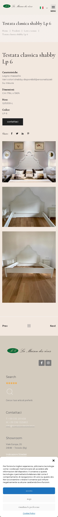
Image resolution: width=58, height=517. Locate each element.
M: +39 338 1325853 (17, 422)
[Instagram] (48, 363)
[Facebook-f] (42, 363)
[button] (53, 460)
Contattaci (12, 121)
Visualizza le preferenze (29, 507)
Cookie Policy (29, 513)
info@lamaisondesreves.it (20, 425)
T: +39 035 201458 (16, 418)
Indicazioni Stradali (16, 454)
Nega (29, 499)
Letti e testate (30, 30)
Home (5, 30)
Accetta (29, 490)
